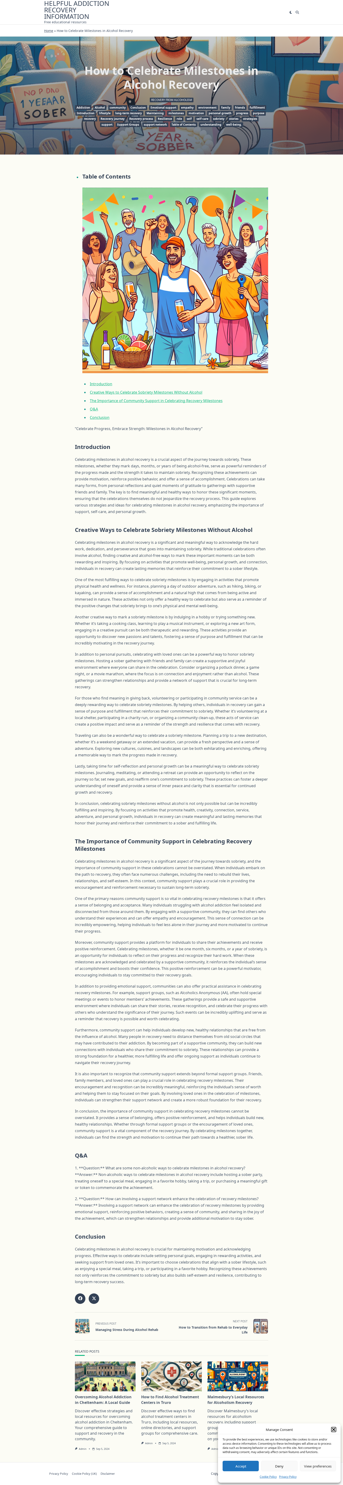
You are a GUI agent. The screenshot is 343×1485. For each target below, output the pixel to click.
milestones (176, 113)
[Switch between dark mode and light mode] (291, 12)
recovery (90, 119)
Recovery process (141, 119)
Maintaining (155, 113)
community (118, 108)
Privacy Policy (288, 1477)
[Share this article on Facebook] (80, 1298)
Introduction (85, 113)
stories (233, 119)
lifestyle (105, 113)
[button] (333, 1429)
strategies (250, 119)
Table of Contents (184, 125)
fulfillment (257, 108)
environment (207, 108)
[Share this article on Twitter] (94, 1298)
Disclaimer (108, 1473)
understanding (210, 125)
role (179, 119)
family (225, 108)
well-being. (234, 125)
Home (48, 30)
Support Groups (128, 125)
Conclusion (138, 108)
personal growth (220, 113)
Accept (240, 1466)
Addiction (83, 108)
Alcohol (100, 108)
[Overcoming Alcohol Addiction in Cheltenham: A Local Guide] (105, 1376)
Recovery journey (113, 119)
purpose (258, 113)
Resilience (165, 119)
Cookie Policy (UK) (84, 1473)
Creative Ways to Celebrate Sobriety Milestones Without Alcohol (146, 392)
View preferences (318, 1466)
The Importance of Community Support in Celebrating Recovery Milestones (156, 400)
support (107, 125)
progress (242, 113)
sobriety (218, 119)
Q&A (94, 409)
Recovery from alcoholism (171, 100)
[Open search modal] (297, 12)
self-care (202, 119)
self (189, 119)
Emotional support (163, 108)
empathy (187, 108)
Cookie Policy (268, 1477)
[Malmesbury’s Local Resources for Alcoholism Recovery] (237, 1376)
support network (155, 125)
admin (82, 1449)
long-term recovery (128, 113)
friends (240, 108)
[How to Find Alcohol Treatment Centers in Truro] (171, 1376)
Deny (279, 1466)
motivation (196, 113)
